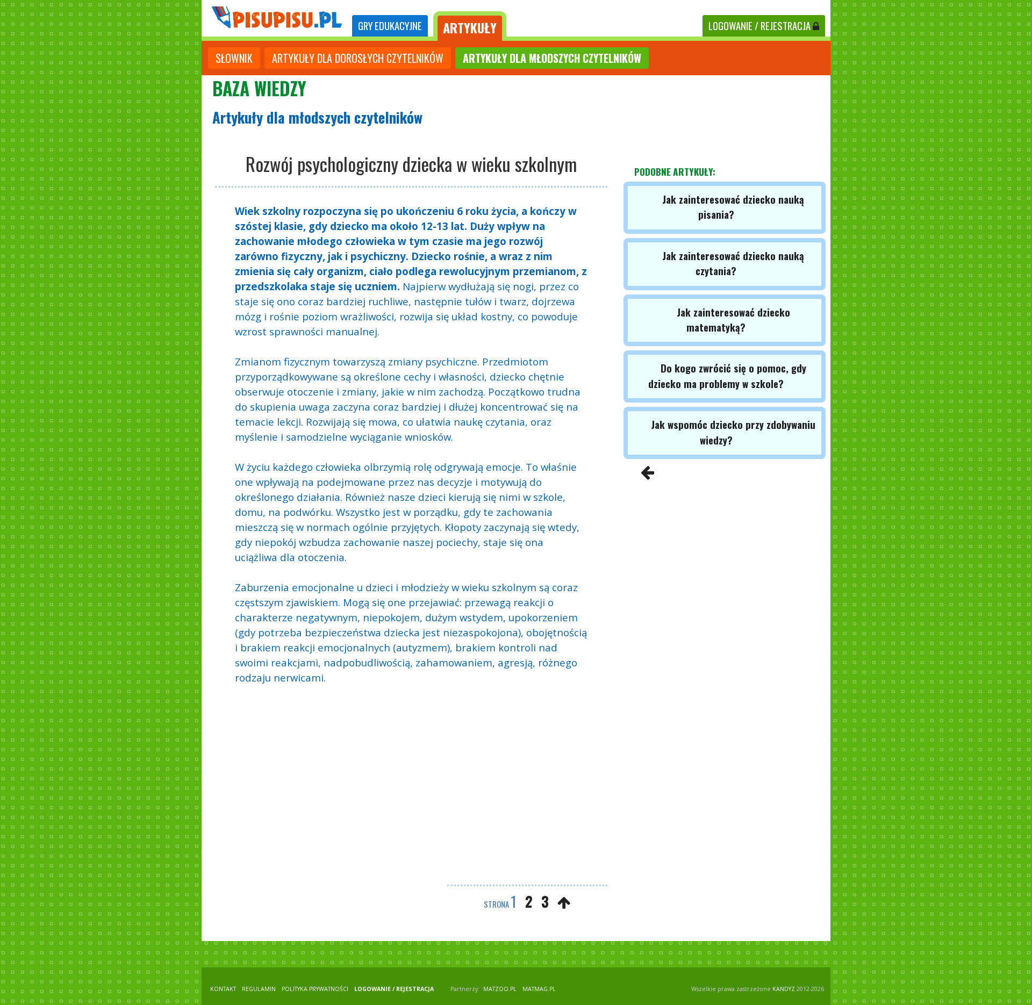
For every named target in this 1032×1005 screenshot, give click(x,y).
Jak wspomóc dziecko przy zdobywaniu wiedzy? (733, 432)
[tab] (390, 26)
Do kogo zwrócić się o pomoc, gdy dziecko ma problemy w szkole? (727, 375)
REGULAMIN (259, 989)
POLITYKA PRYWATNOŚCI (315, 989)
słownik (234, 58)
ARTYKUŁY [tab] (470, 27)
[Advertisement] (411, 786)
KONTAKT (223, 989)
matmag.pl (539, 989)
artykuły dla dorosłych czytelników (357, 58)
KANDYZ (783, 989)
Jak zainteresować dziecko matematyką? (733, 319)
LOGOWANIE (759, 25)
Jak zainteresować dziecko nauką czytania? (733, 263)
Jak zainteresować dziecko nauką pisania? (733, 206)
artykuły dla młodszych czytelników (552, 58)
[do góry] (564, 902)
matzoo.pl (500, 989)
